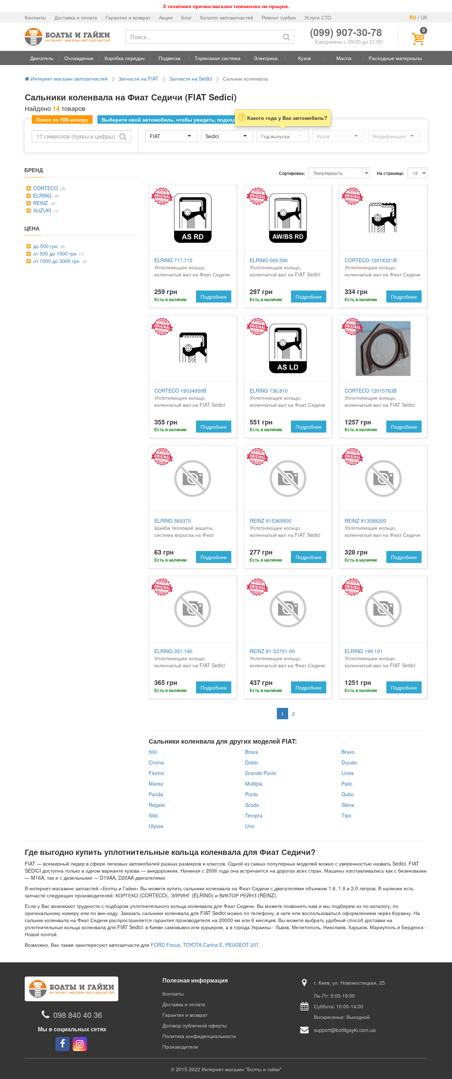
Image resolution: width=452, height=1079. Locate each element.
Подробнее (214, 296)
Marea (156, 783)
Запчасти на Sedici (190, 78)
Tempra (253, 815)
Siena (347, 804)
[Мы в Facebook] (62, 1044)
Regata (157, 804)
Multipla (253, 783)
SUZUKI (41, 210)
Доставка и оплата (75, 17)
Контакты (35, 17)
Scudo (252, 804)
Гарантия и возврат (128, 17)
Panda (156, 794)
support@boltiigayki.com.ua (345, 1029)
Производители (180, 1046)
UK (424, 17)
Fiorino (156, 772)
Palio (346, 783)
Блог (186, 17)
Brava (251, 751)
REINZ (40, 202)
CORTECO (45, 188)
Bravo (348, 751)
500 (153, 751)
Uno (249, 825)
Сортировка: (292, 173)
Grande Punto (260, 772)
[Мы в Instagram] (80, 1044)
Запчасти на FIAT (138, 78)
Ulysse (156, 825)
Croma (156, 762)
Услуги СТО (317, 17)
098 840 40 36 (77, 1014)
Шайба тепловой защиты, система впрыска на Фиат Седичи (184, 531)
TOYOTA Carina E (202, 944)
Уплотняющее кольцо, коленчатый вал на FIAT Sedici (285, 267)
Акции (166, 17)
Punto (251, 794)
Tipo (346, 815)
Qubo (347, 794)
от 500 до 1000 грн (54, 253)
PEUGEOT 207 (242, 944)
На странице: (390, 173)
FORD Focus (165, 944)
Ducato (349, 762)
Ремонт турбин (279, 17)
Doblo (251, 762)
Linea (347, 772)
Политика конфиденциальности (199, 1035)
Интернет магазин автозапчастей (68, 78)
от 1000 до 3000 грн (55, 260)
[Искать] (286, 37)
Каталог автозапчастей (226, 17)
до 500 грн (45, 246)
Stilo (153, 815)
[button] (42, 58)
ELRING (42, 195)
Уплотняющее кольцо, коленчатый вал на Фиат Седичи (192, 267)
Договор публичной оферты (194, 1025)
